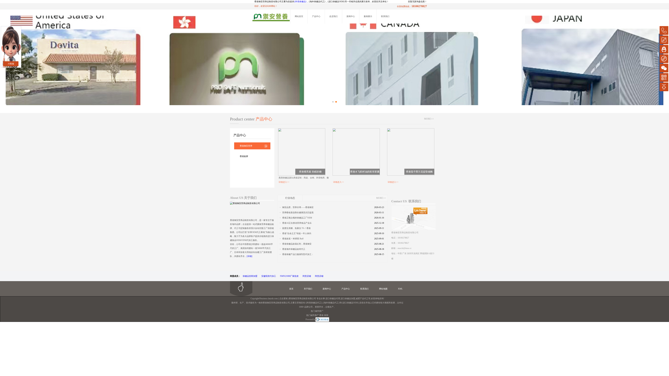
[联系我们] (413, 207)
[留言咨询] (664, 40)
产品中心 (316, 16)
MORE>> (429, 119)
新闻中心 (351, 16)
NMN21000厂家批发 (289, 276)
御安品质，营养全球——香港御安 (298, 207)
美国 (326, 315)
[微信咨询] (664, 68)
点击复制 (283, 298)
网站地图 (383, 289)
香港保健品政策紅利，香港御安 (297, 244)
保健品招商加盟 (250, 276)
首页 (291, 289)
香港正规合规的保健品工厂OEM (297, 218)
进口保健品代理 (332, 298)
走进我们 (333, 16)
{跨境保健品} (300, 1)
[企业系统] (322, 319)
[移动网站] (664, 77)
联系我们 (385, 16)
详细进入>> (284, 182)
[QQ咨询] (664, 49)
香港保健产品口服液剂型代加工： (298, 254)
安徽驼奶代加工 (268, 276)
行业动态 (290, 198)
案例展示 (368, 16)
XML (400, 289)
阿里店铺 (307, 276)
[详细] (249, 256)
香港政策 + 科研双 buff (292, 238)
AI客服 (11, 63)
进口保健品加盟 (348, 298)
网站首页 (299, 16)
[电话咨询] (664, 30)
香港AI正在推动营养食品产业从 (297, 223)
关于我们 (308, 289)
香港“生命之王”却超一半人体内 (296, 233)
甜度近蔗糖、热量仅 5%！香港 (296, 228)
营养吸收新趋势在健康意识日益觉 (298, 212)
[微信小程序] (664, 58)
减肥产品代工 (362, 298)
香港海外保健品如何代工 (293, 249)
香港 (321, 315)
